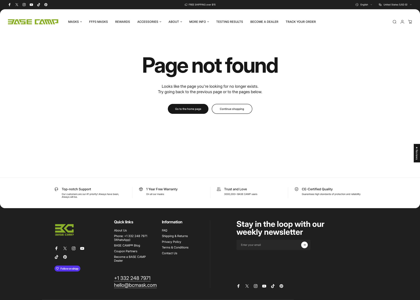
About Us (120, 230)
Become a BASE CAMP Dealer (130, 258)
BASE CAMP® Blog (127, 245)
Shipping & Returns (175, 236)
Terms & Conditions (175, 247)
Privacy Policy (171, 241)
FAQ (164, 230)
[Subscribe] (304, 245)
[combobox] (364, 4)
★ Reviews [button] (417, 153)
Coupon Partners (125, 251)
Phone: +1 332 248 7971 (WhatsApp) (130, 238)
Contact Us (169, 253)
